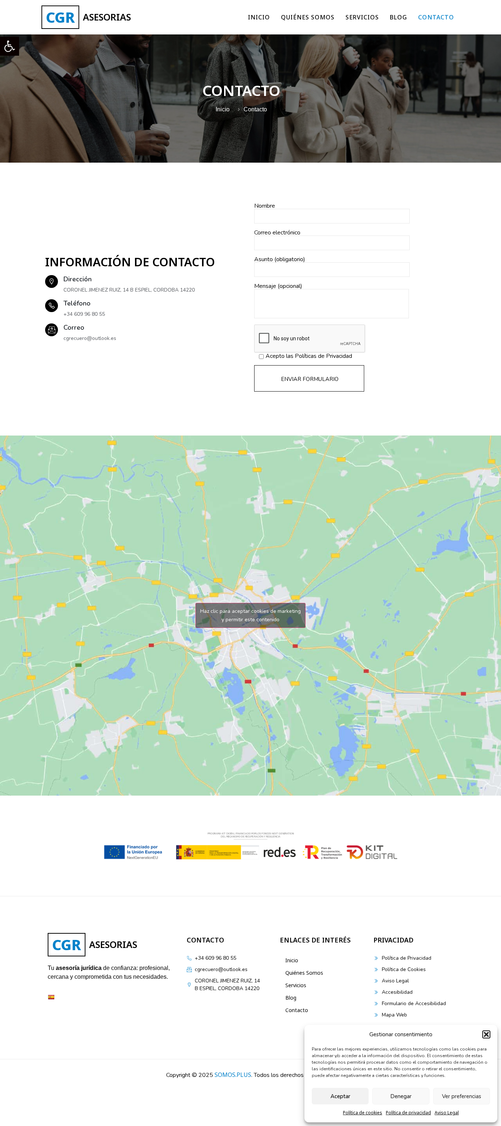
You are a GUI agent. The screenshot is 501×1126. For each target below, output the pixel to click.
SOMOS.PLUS (233, 1075)
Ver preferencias (461, 1096)
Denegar (401, 1096)
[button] (9, 46)
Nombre (264, 206)
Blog (398, 17)
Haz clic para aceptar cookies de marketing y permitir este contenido (250, 615)
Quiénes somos (307, 17)
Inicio (259, 17)
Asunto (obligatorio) (279, 259)
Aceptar (340, 1096)
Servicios (362, 17)
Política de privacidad (408, 1113)
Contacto (436, 17)
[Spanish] (51, 997)
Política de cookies (362, 1113)
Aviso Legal (447, 1113)
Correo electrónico (277, 233)
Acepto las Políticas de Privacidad (309, 356)
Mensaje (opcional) (278, 286)
